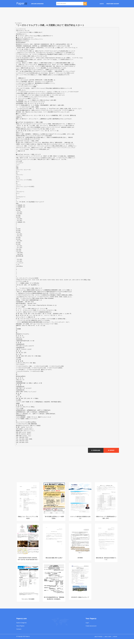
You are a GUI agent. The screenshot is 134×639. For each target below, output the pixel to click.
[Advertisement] (67, 15)
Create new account (91, 626)
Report (111, 450)
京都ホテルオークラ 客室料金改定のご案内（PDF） (106, 517)
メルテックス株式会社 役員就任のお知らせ (80, 517)
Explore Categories (21, 622)
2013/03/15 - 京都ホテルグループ (80, 597)
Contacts (18, 629)
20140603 (80, 558)
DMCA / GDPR (108, 636)
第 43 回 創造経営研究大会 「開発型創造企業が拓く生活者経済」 (54, 598)
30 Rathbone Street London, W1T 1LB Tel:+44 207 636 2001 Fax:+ (28, 558)
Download (96, 450)
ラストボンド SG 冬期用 (28, 599)
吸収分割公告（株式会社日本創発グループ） (106, 558)
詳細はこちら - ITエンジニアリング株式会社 (28, 517)
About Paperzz (20, 626)
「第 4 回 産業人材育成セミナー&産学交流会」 (54, 517)
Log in (87, 622)
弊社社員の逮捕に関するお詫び (54, 558)
